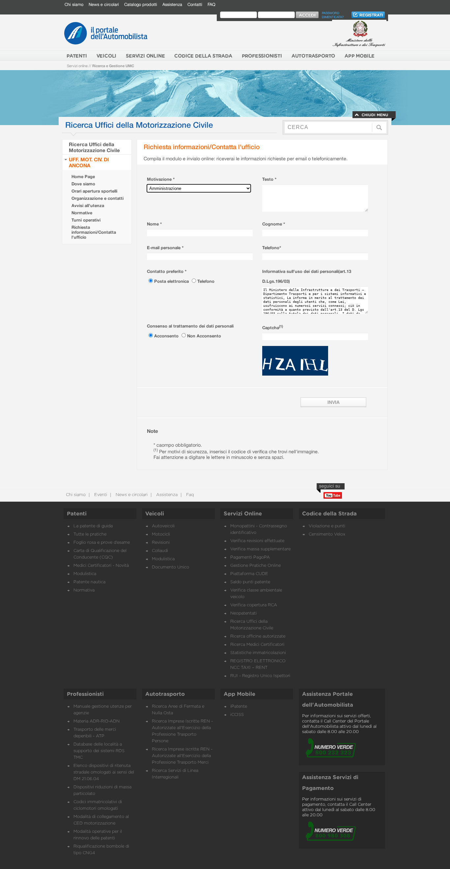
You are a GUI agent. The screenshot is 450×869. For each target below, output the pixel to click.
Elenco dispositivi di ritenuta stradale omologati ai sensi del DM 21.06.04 (103, 772)
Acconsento (167, 335)
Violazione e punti (327, 526)
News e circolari (104, 4)
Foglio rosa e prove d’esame (101, 542)
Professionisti (85, 694)
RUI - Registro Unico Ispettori (260, 676)
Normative (81, 212)
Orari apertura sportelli (94, 191)
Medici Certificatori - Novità (101, 566)
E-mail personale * (165, 247)
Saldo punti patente (250, 582)
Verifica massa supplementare (260, 549)
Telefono (205, 281)
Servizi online (77, 66)
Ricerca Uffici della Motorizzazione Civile (94, 147)
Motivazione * (161, 179)
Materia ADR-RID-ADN (96, 721)
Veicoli (154, 513)
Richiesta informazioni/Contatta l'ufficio (93, 232)
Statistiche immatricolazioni (258, 653)
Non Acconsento (204, 335)
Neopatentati (243, 613)
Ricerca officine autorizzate (257, 636)
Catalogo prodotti (140, 4)
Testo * (269, 179)
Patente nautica (89, 582)
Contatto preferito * (166, 271)
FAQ (211, 4)
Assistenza (172, 4)
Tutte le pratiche (89, 534)
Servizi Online (243, 513)
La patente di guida (93, 526)
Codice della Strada (329, 513)
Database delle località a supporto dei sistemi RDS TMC (99, 751)
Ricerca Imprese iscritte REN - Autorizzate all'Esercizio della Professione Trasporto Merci (182, 756)
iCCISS (237, 715)
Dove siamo (83, 183)
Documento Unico (170, 567)
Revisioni (161, 542)
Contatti (194, 4)
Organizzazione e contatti (97, 198)
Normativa (84, 590)
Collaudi (160, 551)
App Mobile (239, 694)
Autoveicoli (163, 526)
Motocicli (161, 534)
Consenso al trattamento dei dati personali (190, 326)
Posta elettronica (172, 281)
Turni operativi (85, 220)
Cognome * (273, 224)
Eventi (100, 495)
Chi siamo (74, 4)
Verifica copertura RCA (253, 605)
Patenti (77, 513)
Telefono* (271, 247)
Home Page (83, 176)
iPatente (238, 706)
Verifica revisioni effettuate (257, 541)
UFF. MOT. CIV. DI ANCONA (89, 162)
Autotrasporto (165, 694)
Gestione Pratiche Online (255, 566)
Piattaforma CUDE (249, 574)
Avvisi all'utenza (87, 205)
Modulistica (84, 574)
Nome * (154, 224)
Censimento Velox (327, 534)
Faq (189, 495)
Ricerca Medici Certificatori (257, 645)
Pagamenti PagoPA (250, 557)
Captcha (272, 327)
